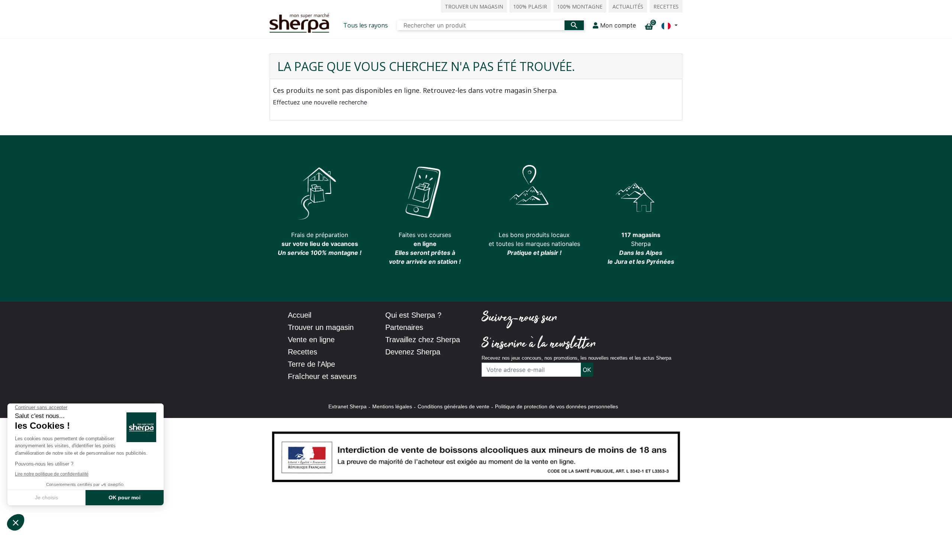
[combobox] (481, 25)
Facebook (570, 318)
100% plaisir (530, 6)
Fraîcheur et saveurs (322, 376)
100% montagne (579, 6)
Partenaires (404, 327)
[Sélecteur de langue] (669, 25)
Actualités (627, 6)
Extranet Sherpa (347, 406)
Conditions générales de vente (453, 406)
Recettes (666, 6)
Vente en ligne (311, 339)
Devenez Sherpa (412, 352)
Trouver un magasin (474, 6)
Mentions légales (392, 406)
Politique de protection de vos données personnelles (556, 406)
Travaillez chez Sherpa (422, 339)
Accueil (299, 315)
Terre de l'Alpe (311, 364)
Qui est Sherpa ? (413, 315)
